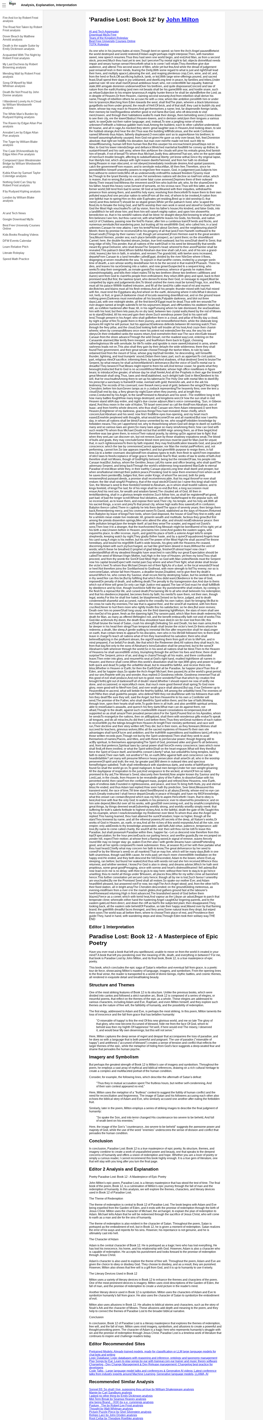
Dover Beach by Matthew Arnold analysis (19, 38)
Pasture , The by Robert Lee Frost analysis (116, 1405)
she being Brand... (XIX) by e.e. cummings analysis (121, 1402)
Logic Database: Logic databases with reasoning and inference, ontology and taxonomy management (153, 1357)
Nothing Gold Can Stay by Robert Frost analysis (19, 184)
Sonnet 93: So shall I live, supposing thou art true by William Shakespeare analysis (141, 1389)
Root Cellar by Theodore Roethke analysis (116, 1418)
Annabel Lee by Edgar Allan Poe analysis (20, 134)
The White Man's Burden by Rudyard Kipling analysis (20, 115)
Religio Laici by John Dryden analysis (113, 1415)
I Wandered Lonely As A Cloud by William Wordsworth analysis (22, 104)
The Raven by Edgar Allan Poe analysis (22, 125)
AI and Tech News (14, 213)
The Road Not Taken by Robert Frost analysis (22, 29)
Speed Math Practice (16, 258)
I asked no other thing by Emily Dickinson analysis (121, 1395)
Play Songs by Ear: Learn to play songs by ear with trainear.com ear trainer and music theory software (153, 1361)
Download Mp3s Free (102, 34)
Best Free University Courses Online (21, 227)
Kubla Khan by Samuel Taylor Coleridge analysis (21, 174)
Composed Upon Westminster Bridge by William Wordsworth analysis (22, 163)
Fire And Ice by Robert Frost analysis (20, 19)
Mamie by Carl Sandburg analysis (110, 1392)
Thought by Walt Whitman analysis (111, 1408)
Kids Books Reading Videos (20, 234)
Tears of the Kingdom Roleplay (108, 37)
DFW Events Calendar (17, 240)
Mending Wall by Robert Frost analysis (21, 75)
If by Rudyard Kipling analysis (21, 191)
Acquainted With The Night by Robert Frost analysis (22, 56)
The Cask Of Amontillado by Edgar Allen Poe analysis (20, 153)
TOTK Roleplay (99, 44)
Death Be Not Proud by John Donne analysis (21, 94)
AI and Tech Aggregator (104, 31)
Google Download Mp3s (18, 219)
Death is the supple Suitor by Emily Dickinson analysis (21, 47)
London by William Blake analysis (18, 199)
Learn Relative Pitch (15, 246)
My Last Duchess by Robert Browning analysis (20, 66)
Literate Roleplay (13, 252)
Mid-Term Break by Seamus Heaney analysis (117, 1399)
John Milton (182, 19)
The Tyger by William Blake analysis (20, 143)
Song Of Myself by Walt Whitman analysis (17, 84)
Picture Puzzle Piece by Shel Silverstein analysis (120, 1411)
